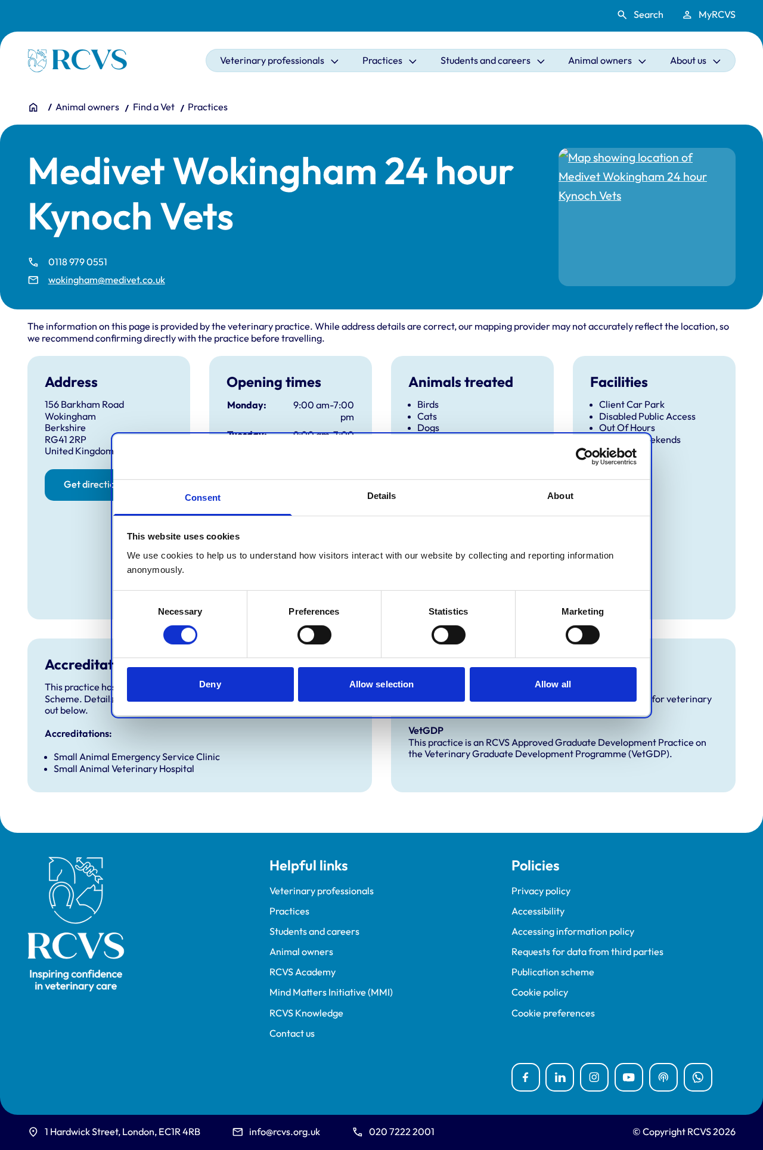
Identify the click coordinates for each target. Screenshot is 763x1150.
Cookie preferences (553, 1013)
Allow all (553, 684)
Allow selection (381, 684)
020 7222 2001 (402, 1131)
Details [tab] (381, 495)
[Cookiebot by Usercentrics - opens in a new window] (584, 457)
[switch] (314, 634)
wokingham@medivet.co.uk (106, 280)
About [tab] (560, 495)
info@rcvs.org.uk (284, 1131)
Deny (210, 684)
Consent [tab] (203, 497)
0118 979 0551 (77, 262)
